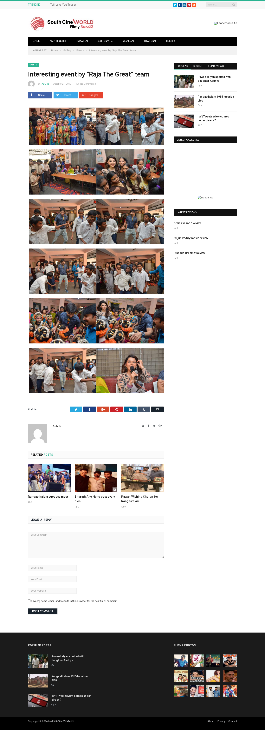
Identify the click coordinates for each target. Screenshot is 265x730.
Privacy (221, 721)
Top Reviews (216, 65)
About (210, 721)
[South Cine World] (62, 23)
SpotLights (58, 41)
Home (36, 41)
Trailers (150, 41)
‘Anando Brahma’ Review (189, 253)
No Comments (88, 84)
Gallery (103, 41)
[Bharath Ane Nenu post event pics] (96, 478)
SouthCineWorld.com (62, 721)
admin (45, 84)
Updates (82, 41)
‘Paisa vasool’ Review (187, 223)
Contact (232, 721)
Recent (198, 65)
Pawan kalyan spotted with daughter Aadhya (214, 78)
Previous (178, 167)
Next (232, 167)
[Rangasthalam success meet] (49, 478)
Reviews (128, 41)
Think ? (170, 41)
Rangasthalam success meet (48, 496)
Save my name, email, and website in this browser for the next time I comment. (74, 601)
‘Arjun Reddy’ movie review (191, 238)
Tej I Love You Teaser (63, 4)
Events (33, 65)
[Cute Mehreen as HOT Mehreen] (205, 167)
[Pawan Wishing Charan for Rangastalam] (142, 478)
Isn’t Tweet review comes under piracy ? (213, 118)
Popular (182, 65)
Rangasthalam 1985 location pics (216, 98)
